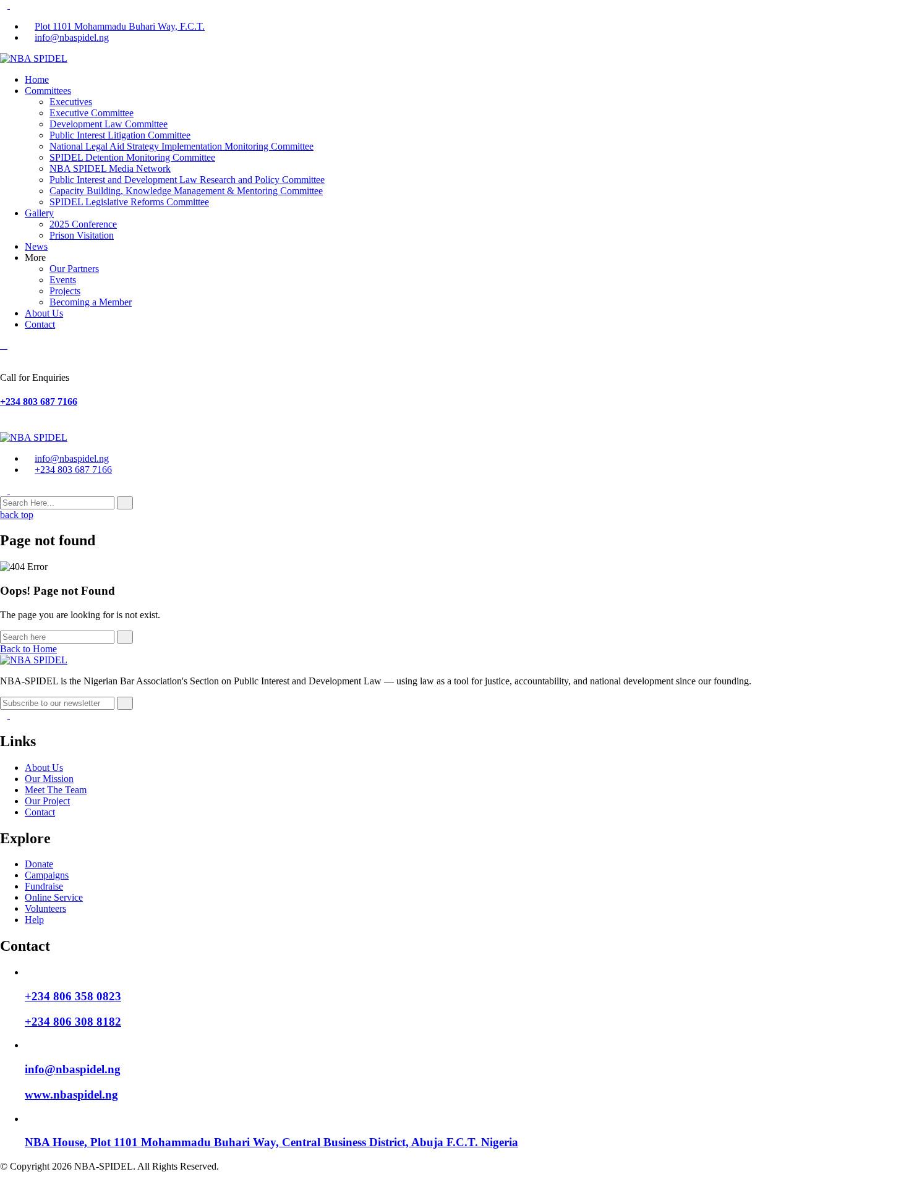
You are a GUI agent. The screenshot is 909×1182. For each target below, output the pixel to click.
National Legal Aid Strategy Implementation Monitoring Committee (181, 146)
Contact (40, 324)
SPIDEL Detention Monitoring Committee (132, 157)
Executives (70, 101)
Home (37, 79)
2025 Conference (83, 224)
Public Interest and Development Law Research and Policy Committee (187, 179)
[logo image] (33, 437)
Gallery (39, 213)
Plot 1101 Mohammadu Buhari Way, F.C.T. (120, 26)
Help (34, 919)
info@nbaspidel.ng (72, 37)
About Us (44, 313)
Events (62, 279)
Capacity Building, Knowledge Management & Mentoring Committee (186, 190)
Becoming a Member (90, 302)
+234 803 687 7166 (38, 401)
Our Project (47, 801)
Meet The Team (56, 789)
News (36, 246)
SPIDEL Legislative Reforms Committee (129, 202)
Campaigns (47, 875)
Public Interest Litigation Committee (119, 135)
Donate (39, 864)
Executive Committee (91, 113)
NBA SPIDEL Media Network (110, 168)
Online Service (54, 897)
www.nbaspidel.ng (71, 1094)
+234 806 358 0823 (73, 996)
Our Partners (74, 268)
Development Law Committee (108, 124)
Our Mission (49, 778)
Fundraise (44, 886)
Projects (64, 291)
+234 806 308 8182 (73, 1021)
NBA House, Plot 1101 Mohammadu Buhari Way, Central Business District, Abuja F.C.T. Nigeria (271, 1142)
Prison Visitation (81, 235)
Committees (48, 90)
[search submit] (125, 502)
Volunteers (45, 908)
